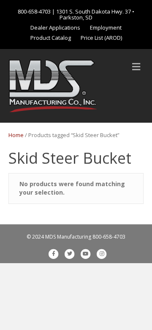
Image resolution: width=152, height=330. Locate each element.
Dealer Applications (55, 27)
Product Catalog (50, 37)
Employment (106, 27)
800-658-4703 (34, 11)
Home (16, 135)
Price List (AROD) (101, 37)
